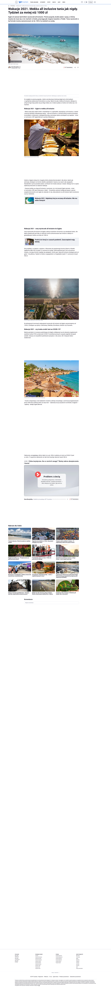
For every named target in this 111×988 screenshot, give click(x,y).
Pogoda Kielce (37, 968)
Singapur (77, 961)
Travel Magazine (34, 2)
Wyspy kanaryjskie (79, 968)
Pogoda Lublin (37, 965)
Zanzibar (77, 964)
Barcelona (78, 955)
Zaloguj (90, 2)
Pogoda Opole (58, 962)
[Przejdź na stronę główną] (16, 3)
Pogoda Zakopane (38, 959)
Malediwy (77, 959)
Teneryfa (77, 962)
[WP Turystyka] (24, 2)
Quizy (59, 2)
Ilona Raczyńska (15, 67)
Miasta (54, 2)
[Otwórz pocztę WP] (82, 2)
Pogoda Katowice (59, 955)
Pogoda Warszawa (38, 957)
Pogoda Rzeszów (59, 958)
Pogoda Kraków (38, 961)
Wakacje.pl (17, 956)
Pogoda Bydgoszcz (59, 957)
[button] (85, 2)
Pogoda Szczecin (38, 964)
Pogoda (36, 955)
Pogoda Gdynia (58, 961)
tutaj (39, 985)
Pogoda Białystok (59, 959)
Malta (77, 958)
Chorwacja (78, 957)
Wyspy (48, 2)
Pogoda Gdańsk (38, 962)
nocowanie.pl (17, 959)
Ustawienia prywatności (75, 976)
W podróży (42, 2)
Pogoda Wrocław (38, 958)
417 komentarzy (68, 67)
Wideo (63, 2)
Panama (77, 965)
